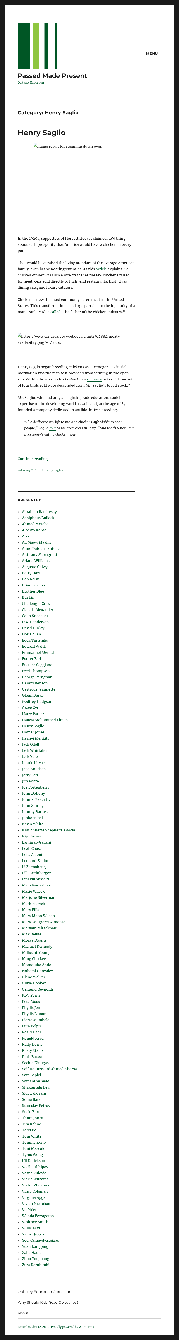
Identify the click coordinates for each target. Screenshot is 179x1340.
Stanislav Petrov (36, 1105)
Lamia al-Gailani (36, 842)
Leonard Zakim (35, 860)
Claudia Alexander (37, 609)
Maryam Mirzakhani (39, 928)
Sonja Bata (31, 1099)
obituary (94, 379)
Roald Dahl (31, 1032)
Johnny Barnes (35, 812)
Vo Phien (30, 1209)
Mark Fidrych (33, 903)
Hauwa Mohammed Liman (45, 720)
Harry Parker (33, 714)
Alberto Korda (34, 530)
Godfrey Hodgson (37, 701)
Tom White (31, 1136)
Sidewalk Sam (34, 1093)
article (101, 269)
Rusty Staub (32, 1050)
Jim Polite (30, 781)
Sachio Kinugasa (36, 1063)
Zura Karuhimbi (35, 1265)
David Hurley (33, 628)
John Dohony (33, 793)
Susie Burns (32, 1112)
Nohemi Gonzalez (37, 971)
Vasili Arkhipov (35, 1167)
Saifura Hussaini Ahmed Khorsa (49, 1069)
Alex (26, 536)
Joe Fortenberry (35, 787)
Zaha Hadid (32, 1252)
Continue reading (33, 459)
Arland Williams (36, 560)
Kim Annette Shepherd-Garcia (48, 830)
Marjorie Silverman (38, 897)
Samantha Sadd (35, 1081)
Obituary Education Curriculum (45, 1292)
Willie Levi (31, 1228)
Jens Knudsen (34, 769)
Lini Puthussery (35, 879)
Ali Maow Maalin (36, 542)
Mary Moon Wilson (38, 916)
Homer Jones (33, 732)
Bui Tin (28, 597)
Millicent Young (36, 952)
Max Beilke (31, 934)
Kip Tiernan (32, 836)
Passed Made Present (52, 75)
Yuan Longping (35, 1246)
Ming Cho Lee (34, 958)
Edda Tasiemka (35, 640)
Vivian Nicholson (37, 1203)
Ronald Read (33, 1038)
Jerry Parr (30, 775)
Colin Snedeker (35, 616)
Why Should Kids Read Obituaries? (48, 1302)
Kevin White (32, 824)
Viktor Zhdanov (35, 1185)
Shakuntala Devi (36, 1087)
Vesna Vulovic (34, 1173)
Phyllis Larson (34, 1014)
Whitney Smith (35, 1222)
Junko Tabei (32, 818)
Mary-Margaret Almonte (43, 922)
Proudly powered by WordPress (72, 1327)
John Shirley (32, 805)
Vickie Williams (35, 1179)
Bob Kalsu (30, 579)
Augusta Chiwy (35, 567)
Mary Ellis (30, 909)
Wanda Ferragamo (38, 1216)
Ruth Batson (33, 1056)
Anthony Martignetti (40, 554)
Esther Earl (31, 658)
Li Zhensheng (34, 867)
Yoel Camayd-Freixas (40, 1240)
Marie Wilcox (33, 891)
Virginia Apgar (34, 1197)
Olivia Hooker (34, 983)
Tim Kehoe (31, 1124)
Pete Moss (31, 1001)
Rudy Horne (32, 1044)
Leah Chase (32, 848)
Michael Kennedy (37, 946)
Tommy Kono (34, 1142)
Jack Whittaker (35, 750)
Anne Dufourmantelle (41, 548)
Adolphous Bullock (38, 518)
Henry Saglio (42, 132)
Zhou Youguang (35, 1258)
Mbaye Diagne (34, 940)
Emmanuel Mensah (39, 652)
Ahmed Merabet (36, 524)
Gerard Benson (35, 683)
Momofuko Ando (36, 965)
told (52, 428)
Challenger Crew (36, 603)
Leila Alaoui (32, 854)
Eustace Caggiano (37, 665)
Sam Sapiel (31, 1075)
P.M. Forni (31, 995)
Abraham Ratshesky (39, 511)
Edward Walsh (34, 646)
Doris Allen (31, 634)
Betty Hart (31, 573)
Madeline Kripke (36, 885)
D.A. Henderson (35, 622)
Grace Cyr (30, 707)
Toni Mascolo (33, 1148)
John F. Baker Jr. (36, 799)
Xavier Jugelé (33, 1234)
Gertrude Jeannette (38, 689)
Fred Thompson (36, 671)
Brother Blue (33, 591)
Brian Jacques (33, 585)
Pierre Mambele (35, 1020)
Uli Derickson (33, 1161)
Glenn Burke (33, 695)
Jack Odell (30, 744)
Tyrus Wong (32, 1154)
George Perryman (37, 677)
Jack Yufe (30, 756)
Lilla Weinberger (36, 873)
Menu (152, 54)
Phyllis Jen (31, 1007)
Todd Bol (30, 1130)
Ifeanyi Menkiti (35, 738)
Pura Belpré (32, 1026)
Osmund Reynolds (37, 989)
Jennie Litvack (34, 763)
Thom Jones (32, 1118)
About (23, 1313)
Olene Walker (33, 977)
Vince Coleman (35, 1191)
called (55, 312)
